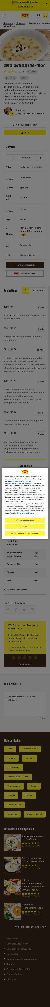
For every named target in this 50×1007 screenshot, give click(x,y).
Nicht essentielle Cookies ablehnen (25, 533)
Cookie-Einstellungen (25, 520)
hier (39, 508)
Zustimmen (25, 527)
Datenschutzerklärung (25, 513)
